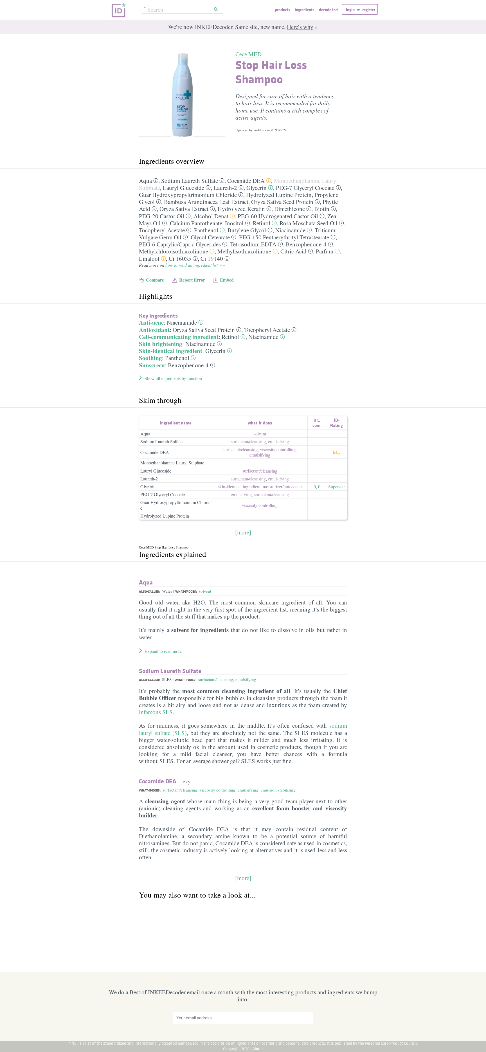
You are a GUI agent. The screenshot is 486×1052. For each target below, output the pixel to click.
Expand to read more (163, 651)
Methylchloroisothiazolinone (173, 251)
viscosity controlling (278, 449)
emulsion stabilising (278, 790)
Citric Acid (293, 251)
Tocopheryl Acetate (162, 230)
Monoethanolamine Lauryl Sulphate (172, 463)
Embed (227, 280)
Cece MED (248, 54)
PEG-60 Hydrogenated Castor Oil (278, 216)
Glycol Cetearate (210, 237)
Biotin (321, 209)
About (257, 1048)
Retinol (261, 223)
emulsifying (278, 441)
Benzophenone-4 (306, 244)
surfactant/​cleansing (248, 441)
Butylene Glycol (247, 230)
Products (282, 10)
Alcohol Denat (211, 216)
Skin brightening (160, 344)
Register (368, 10)
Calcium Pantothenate (196, 223)
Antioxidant (154, 329)
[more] (243, 532)
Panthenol (206, 230)
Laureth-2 (225, 188)
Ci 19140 (212, 258)
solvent (260, 434)
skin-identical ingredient (239, 486)
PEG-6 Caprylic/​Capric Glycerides (180, 244)
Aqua (145, 181)
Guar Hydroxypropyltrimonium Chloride (188, 195)
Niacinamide (290, 230)
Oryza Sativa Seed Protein (282, 202)
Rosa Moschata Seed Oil (309, 223)
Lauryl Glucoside (183, 188)
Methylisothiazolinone (244, 251)
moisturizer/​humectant (282, 486)
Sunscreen (152, 365)
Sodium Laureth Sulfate (189, 181)
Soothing (150, 358)
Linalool (149, 258)
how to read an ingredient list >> (195, 265)
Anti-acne (151, 322)
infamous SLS (156, 712)
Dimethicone (289, 209)
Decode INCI (328, 10)
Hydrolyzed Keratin (241, 209)
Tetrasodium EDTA (253, 244)
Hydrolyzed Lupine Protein (279, 195)
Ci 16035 (180, 258)
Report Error (192, 280)
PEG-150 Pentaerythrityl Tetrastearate (284, 237)
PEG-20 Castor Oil (161, 216)
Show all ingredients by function (173, 378)
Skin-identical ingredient (170, 351)
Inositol (234, 223)
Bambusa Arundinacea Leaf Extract (206, 202)
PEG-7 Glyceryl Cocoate (305, 188)
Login (350, 10)
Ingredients (304, 10)
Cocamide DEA (246, 181)
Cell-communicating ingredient (179, 336)
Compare (155, 280)
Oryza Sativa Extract (183, 209)
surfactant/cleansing (215, 679)
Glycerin (256, 188)
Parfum (324, 251)
